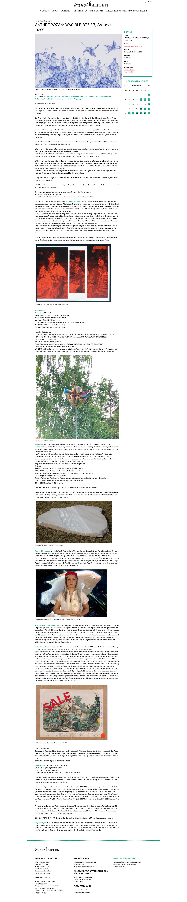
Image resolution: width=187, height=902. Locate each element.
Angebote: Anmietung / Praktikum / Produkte (126, 11)
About (55, 11)
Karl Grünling (65, 96)
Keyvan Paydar (64, 99)
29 (145, 113)
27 (137, 113)
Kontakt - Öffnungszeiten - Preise (45, 881)
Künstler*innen (80, 11)
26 (133, 113)
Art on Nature (128, 70)
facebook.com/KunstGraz (43, 871)
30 (149, 113)
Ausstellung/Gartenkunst (132, 46)
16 (149, 104)
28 (141, 113)
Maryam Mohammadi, (87, 96)
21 (141, 109)
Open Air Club (128, 72)
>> (149, 85)
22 (145, 109)
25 (129, 113)
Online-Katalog (78, 881)
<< (125, 85)
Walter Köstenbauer (50, 99)
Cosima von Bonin (53, 96)
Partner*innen (97, 11)
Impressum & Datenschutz (43, 873)
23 (149, 109)
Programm (44, 11)
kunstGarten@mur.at (41, 869)
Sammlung (65, 11)
